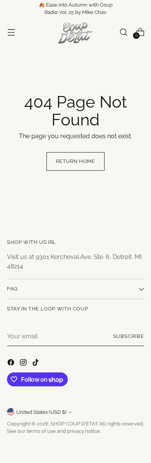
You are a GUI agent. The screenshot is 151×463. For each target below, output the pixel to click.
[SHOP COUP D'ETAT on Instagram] (24, 363)
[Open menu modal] (11, 32)
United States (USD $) (41, 412)
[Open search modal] (123, 32)
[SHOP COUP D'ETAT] (75, 32)
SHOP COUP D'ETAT (74, 424)
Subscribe (128, 336)
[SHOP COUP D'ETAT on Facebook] (11, 363)
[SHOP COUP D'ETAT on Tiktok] (36, 363)
